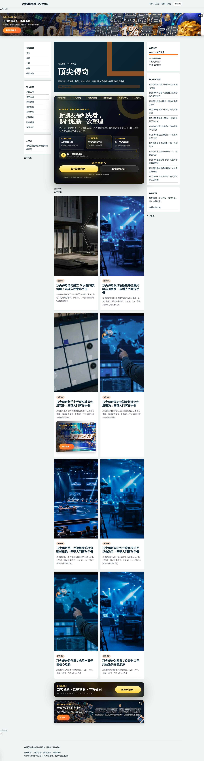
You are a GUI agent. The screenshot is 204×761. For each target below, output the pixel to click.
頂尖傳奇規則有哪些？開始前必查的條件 (163, 103)
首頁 (28, 53)
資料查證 (30, 97)
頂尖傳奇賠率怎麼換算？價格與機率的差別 (163, 128)
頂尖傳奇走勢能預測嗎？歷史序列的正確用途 (163, 178)
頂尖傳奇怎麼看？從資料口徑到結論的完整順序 (163, 94)
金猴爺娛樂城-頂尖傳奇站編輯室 (37, 147)
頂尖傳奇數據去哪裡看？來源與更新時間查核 (163, 161)
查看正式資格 (128, 689)
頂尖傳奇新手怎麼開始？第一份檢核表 (163, 144)
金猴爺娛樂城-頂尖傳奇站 (35, 3)
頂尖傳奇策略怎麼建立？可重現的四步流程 (163, 136)
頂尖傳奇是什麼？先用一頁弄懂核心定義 (163, 86)
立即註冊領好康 (79, 169)
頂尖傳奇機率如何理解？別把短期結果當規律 (163, 119)
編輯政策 (30, 73)
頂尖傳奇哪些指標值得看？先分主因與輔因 (163, 170)
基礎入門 (30, 92)
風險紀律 (30, 112)
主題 (157, 4)
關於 (169, 4)
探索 (151, 4)
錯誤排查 (30, 117)
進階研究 (30, 127)
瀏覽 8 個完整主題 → (66, 86)
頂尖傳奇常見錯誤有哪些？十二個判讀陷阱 (163, 153)
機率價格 (30, 102)
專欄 (163, 4)
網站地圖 (57, 752)
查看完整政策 (154, 207)
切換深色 (178, 4)
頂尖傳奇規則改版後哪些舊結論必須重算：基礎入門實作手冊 (120, 289)
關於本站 (47, 752)
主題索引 (28, 752)
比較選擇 (30, 122)
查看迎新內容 (119, 169)
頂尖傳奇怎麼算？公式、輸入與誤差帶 (163, 111)
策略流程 (30, 107)
